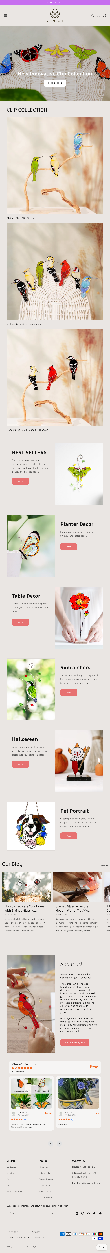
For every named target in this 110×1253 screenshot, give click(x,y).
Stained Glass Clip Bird (19, 218)
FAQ (8, 1185)
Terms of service (46, 1179)
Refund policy (45, 1167)
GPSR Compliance (14, 1191)
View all (104, 865)
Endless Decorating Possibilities (24, 323)
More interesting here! (74, 1042)
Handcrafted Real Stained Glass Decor (27, 429)
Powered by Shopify (34, 1247)
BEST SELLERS (55, 83)
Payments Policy (46, 1197)
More (20, 481)
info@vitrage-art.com (89, 1182)
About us (11, 1173)
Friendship (70, 1112)
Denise (21, 1112)
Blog (9, 1179)
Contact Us (11, 1167)
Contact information (48, 1191)
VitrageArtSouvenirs (19, 1247)
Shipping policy (46, 1185)
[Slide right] (61, 943)
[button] (6, 15)
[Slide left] (49, 943)
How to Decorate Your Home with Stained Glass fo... (25, 908)
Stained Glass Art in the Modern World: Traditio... (73, 908)
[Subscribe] (52, 1213)
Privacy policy (45, 1173)
